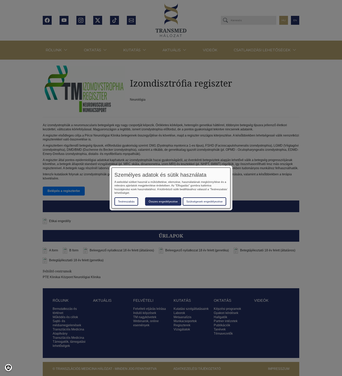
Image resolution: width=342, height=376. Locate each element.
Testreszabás (126, 201)
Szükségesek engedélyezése (204, 201)
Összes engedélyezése (163, 201)
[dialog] (171, 188)
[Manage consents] (8, 367)
